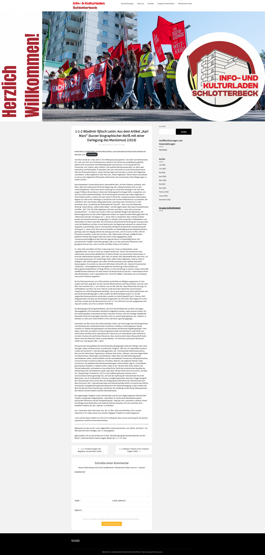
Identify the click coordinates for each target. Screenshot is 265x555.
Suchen (162, 126)
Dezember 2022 (164, 199)
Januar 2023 (163, 196)
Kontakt (151, 3)
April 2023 (162, 188)
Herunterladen (91, 154)
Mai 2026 (162, 172)
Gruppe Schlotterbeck (166, 3)
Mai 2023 (162, 184)
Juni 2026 (162, 168)
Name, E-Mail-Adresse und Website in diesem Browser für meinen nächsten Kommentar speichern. (112, 519)
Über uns (140, 3)
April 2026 (162, 176)
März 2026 (162, 180)
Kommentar (80, 472)
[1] (76, 428)
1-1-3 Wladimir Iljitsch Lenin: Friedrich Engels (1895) (134, 450)
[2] (130, 239)
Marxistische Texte (185, 3)
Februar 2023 (164, 192)
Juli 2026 (162, 165)
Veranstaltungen (127, 3)
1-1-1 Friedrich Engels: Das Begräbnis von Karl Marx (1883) (89, 450)
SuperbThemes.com (155, 552)
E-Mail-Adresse (119, 500)
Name (77, 500)
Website (78, 510)
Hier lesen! (163, 149)
